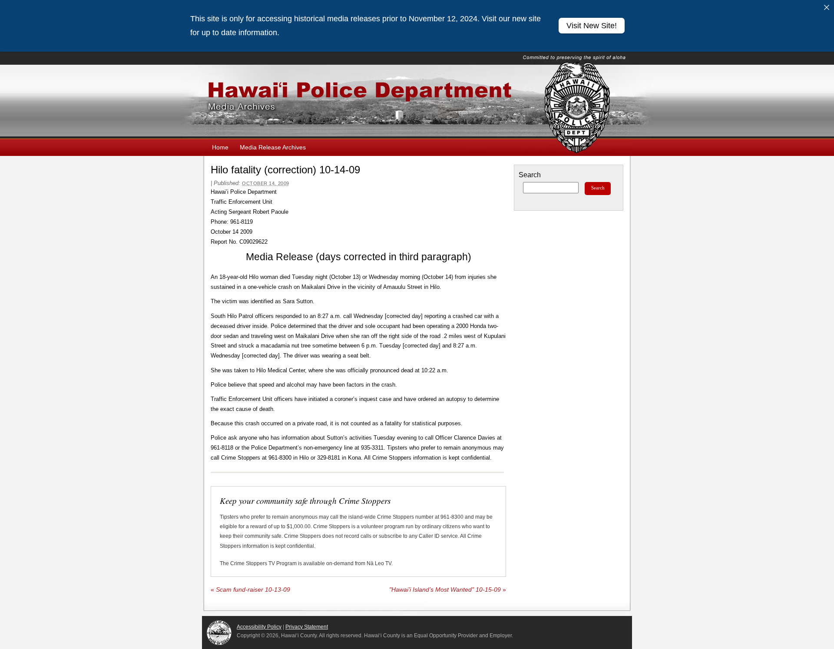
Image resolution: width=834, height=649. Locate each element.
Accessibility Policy (259, 627)
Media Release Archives (273, 147)
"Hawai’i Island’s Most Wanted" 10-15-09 (447, 589)
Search (530, 175)
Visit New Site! (591, 25)
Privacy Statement (306, 627)
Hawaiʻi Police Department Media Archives (417, 102)
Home (220, 147)
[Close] (826, 7)
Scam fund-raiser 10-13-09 (250, 589)
